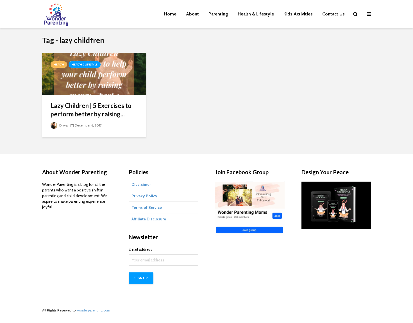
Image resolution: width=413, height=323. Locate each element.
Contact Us (333, 14)
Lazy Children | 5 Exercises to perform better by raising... (91, 110)
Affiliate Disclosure (148, 219)
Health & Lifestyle (256, 14)
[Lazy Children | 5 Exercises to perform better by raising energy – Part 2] (94, 73)
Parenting (218, 14)
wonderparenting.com (93, 310)
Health (59, 64)
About (192, 14)
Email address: (141, 249)
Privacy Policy (144, 195)
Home (170, 14)
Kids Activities (298, 14)
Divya (63, 125)
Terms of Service (146, 207)
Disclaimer (141, 184)
